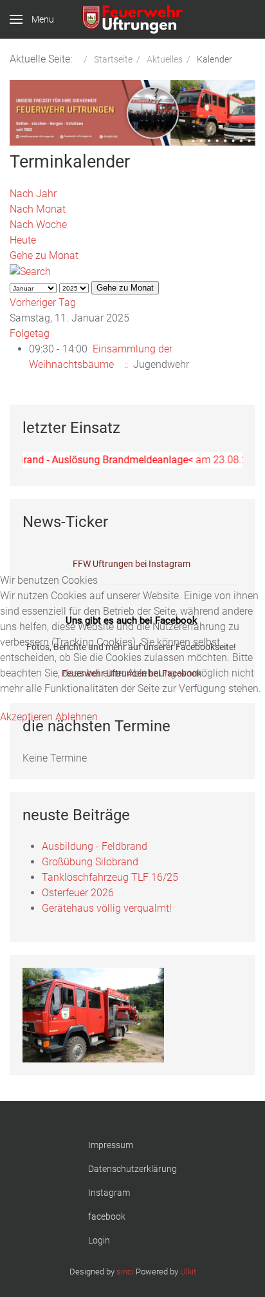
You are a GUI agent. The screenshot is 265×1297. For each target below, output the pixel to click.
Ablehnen (76, 717)
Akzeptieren (26, 717)
